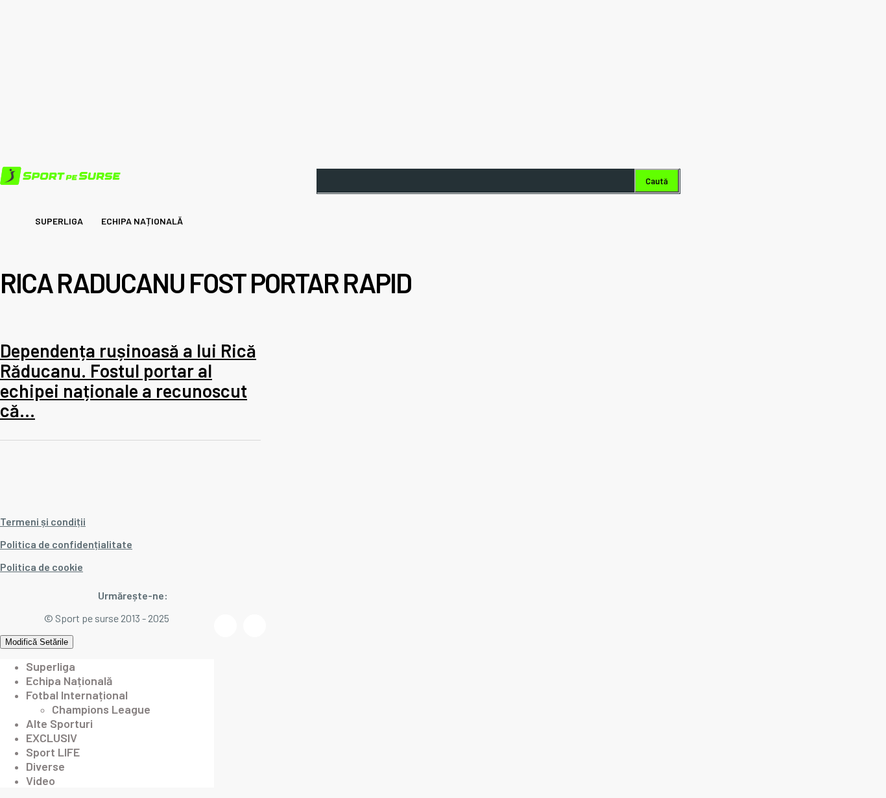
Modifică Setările (36, 642)
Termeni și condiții (43, 521)
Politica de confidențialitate (66, 544)
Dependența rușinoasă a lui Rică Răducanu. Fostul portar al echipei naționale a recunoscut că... (128, 380)
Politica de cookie (41, 567)
